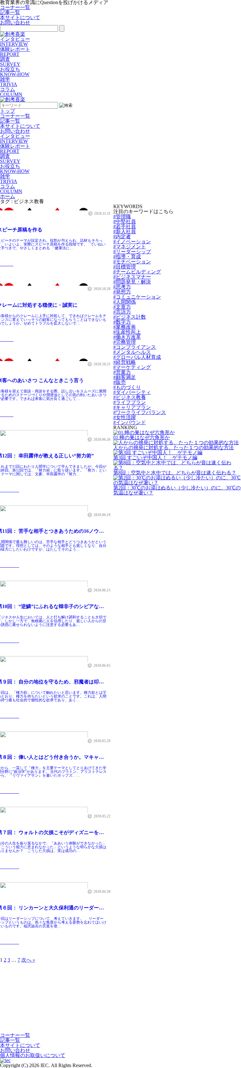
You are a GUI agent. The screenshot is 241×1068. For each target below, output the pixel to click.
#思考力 (122, 286)
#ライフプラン (129, 402)
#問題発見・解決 (132, 281)
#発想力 (122, 291)
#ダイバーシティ (132, 392)
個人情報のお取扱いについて (32, 1055)
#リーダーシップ (132, 251)
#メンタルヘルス (132, 352)
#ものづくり (127, 387)
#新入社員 (124, 231)
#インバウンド (129, 422)
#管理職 (122, 216)
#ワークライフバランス (139, 412)
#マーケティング (132, 367)
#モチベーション (132, 261)
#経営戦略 (124, 362)
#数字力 (122, 322)
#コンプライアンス (134, 347)
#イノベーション (132, 241)
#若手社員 (124, 226)
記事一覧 (10, 12)
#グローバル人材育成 (137, 357)
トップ (7, 111)
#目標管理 (124, 266)
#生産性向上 (127, 332)
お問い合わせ (15, 22)
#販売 (119, 382)
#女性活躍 (124, 417)
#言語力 (122, 312)
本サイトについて (20, 17)
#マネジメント (129, 246)
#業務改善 (124, 327)
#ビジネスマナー (132, 276)
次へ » (28, 960)
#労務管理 (124, 342)
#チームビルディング (137, 271)
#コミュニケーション (137, 296)
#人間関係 (124, 302)
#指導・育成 (127, 256)
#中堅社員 (124, 221)
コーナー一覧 (15, 7)
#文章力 (122, 307)
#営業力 (122, 372)
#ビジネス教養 (129, 397)
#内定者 (122, 236)
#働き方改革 (127, 337)
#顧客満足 (124, 377)
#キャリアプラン (132, 407)
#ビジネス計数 (129, 317)
